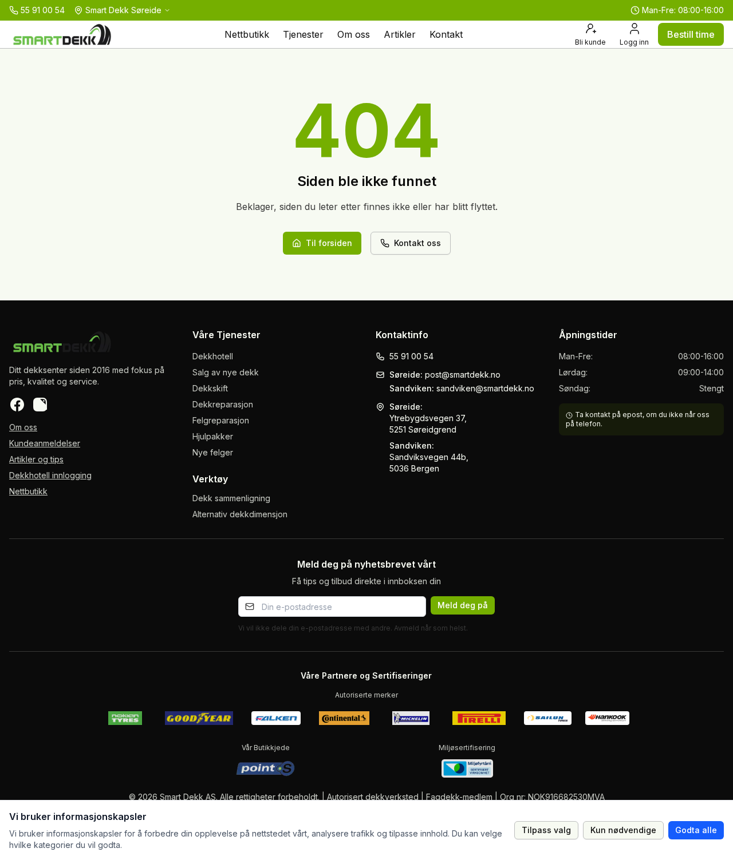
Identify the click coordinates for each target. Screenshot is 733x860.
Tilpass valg (546, 830)
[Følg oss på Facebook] (17, 404)
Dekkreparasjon (222, 404)
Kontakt (446, 34)
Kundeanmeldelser (44, 443)
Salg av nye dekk (225, 372)
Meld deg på (463, 605)
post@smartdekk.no (463, 374)
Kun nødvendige (623, 830)
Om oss (353, 34)
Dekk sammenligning (231, 498)
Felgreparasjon (220, 420)
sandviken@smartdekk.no (485, 388)
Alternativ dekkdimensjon (239, 514)
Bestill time (691, 34)
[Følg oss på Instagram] (40, 404)
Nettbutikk (246, 34)
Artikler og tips (36, 459)
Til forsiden (329, 243)
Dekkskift (210, 388)
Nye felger (212, 452)
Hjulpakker (212, 436)
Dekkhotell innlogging (50, 475)
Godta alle (696, 830)
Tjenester (303, 34)
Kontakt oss (417, 243)
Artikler (400, 34)
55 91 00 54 (411, 356)
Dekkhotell (212, 356)
